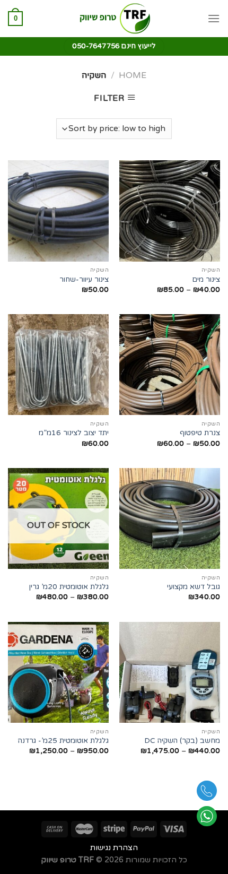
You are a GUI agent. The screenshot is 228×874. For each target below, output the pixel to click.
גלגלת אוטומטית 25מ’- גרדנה (63, 741)
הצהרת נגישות (114, 847)
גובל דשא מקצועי (193, 587)
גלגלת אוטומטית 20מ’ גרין (69, 587)
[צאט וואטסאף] (207, 819)
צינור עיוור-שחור (84, 279)
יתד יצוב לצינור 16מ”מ (74, 433)
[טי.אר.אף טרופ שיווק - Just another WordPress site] (114, 18)
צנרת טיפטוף (200, 433)
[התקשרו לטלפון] (207, 793)
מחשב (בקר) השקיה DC (182, 741)
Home (132, 75)
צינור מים (206, 279)
